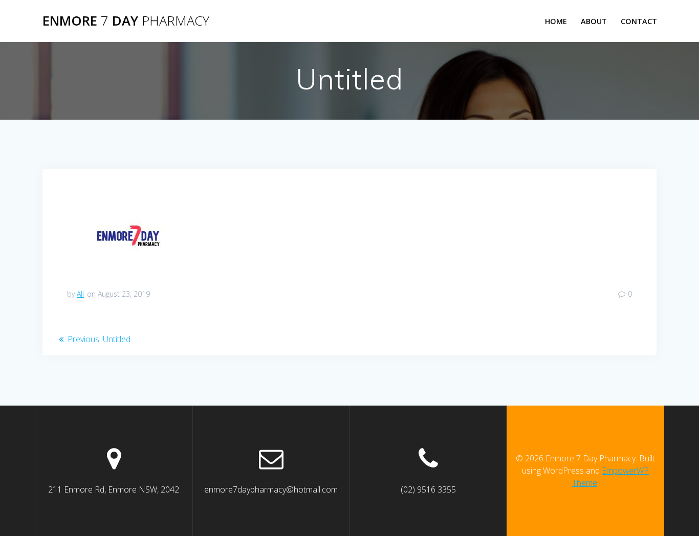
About (594, 21)
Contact (639, 21)
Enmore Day (125, 21)
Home (556, 21)
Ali (80, 294)
